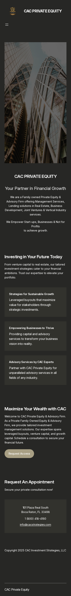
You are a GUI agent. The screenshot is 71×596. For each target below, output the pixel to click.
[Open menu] (7, 24)
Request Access (19, 453)
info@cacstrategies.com (35, 524)
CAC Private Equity (43, 11)
